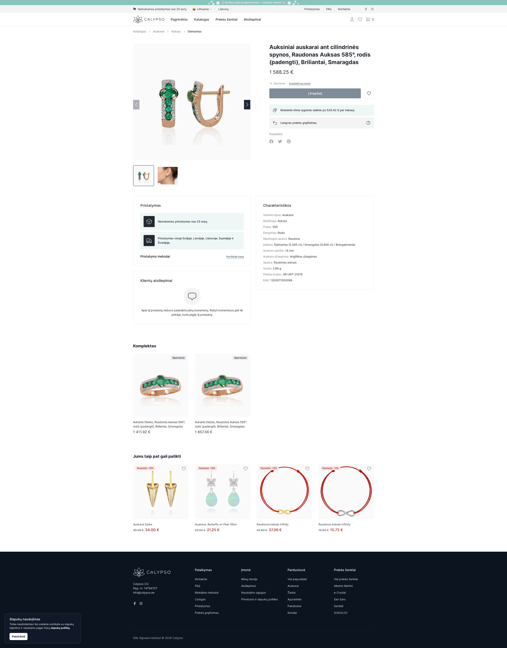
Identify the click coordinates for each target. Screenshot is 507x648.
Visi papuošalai (297, 579)
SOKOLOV (340, 612)
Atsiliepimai (252, 19)
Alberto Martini (343, 585)
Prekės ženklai (226, 19)
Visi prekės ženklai (346, 579)
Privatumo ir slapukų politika (259, 599)
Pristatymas (312, 9)
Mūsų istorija (249, 579)
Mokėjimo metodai (206, 592)
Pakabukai (294, 606)
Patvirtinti (18, 636)
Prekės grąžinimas (207, 612)
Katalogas (201, 19)
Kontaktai (344, 9)
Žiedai (291, 592)
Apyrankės (294, 599)
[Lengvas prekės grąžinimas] (368, 122)
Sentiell (338, 606)
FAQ (329, 9)
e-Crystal (340, 592)
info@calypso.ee (143, 592)
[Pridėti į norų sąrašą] (184, 468)
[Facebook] (366, 9)
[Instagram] (372, 9)
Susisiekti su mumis (300, 83)
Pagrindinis (179, 19)
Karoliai (292, 612)
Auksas (176, 31)
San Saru (340, 599)
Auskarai (158, 31)
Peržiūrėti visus (235, 256)
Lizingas (200, 599)
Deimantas (195, 31)
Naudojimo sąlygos (253, 592)
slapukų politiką (60, 627)
